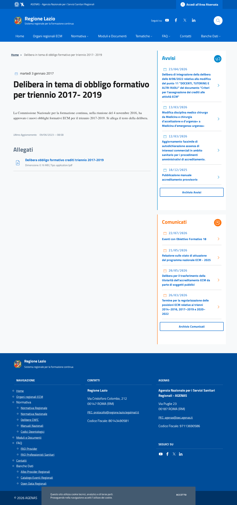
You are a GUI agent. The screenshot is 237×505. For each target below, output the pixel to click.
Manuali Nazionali (32, 425)
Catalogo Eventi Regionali (37, 477)
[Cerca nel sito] (218, 20)
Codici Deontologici (32, 431)
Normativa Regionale (34, 408)
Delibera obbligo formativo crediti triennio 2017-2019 (64, 159)
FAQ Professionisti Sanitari (37, 454)
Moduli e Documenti (28, 437)
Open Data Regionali (33, 483)
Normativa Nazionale (34, 414)
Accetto (181, 495)
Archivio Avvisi (191, 192)
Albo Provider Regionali (35, 471)
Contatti (21, 460)
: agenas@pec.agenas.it (175, 417)
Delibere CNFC (30, 419)
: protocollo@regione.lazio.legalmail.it (113, 412)
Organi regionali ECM (29, 397)
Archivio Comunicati (192, 326)
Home (15, 54)
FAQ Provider (29, 448)
